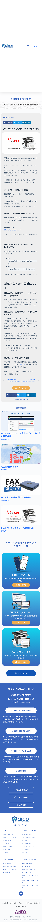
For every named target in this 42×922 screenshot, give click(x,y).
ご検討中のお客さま (29, 830)
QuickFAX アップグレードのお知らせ (17, 527)
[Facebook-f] (22, 825)
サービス (6, 830)
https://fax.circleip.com (12, 230)
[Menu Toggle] (27, 46)
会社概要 (5, 903)
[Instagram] (18, 825)
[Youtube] (15, 825)
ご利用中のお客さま (29, 859)
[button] (8, 122)
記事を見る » (5, 439)
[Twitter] (25, 825)
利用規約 (29, 903)
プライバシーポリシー (17, 903)
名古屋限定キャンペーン (11, 466)
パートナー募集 (21, 906)
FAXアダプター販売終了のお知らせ (16, 497)
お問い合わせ (8, 859)
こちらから (21, 364)
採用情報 (37, 903)
